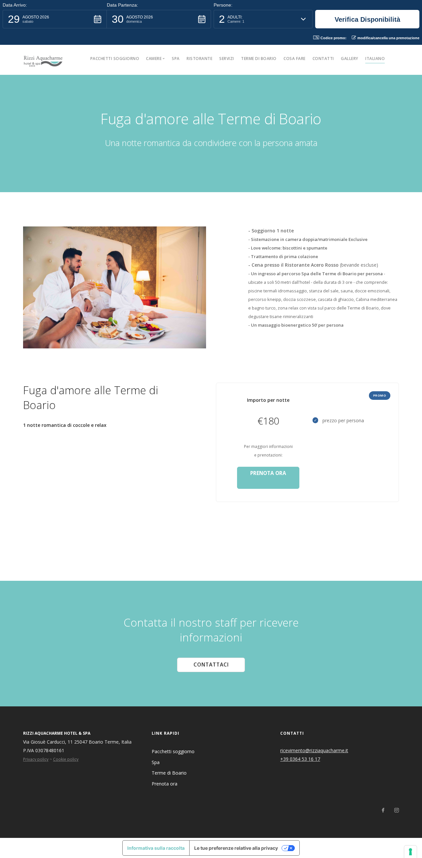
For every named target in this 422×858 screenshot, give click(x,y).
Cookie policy (65, 759)
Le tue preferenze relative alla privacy (236, 848)
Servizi (226, 58)
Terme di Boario (259, 58)
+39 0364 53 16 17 (300, 759)
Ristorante (199, 58)
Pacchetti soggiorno (114, 58)
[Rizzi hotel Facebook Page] (382, 810)
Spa (176, 58)
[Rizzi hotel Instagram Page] (396, 810)
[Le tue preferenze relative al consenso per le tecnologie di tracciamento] (410, 851)
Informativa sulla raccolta (156, 848)
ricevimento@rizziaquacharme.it (314, 750)
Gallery (349, 58)
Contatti (323, 58)
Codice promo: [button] (333, 38)
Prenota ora (164, 784)
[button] (55, 19)
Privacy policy (35, 759)
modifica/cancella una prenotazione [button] (388, 38)
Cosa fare (295, 58)
